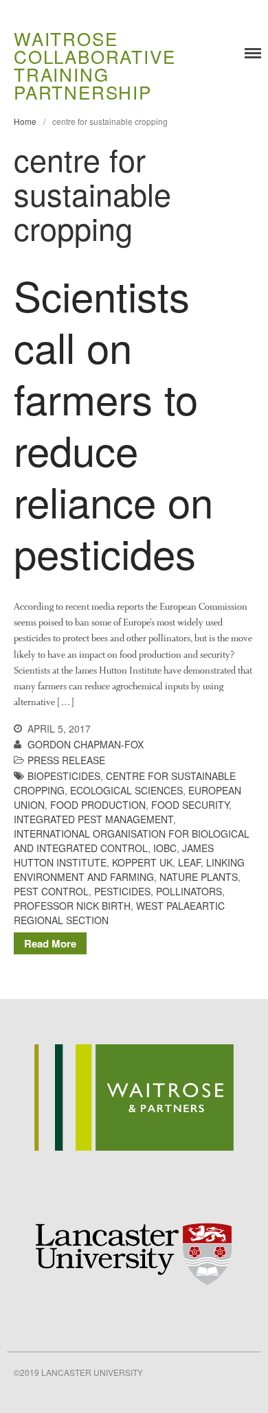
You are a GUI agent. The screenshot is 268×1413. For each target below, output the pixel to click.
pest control (51, 891)
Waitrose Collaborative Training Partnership (94, 64)
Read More (50, 943)
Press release (66, 760)
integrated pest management (93, 819)
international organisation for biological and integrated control (131, 841)
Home (25, 121)
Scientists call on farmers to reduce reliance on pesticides (113, 423)
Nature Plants (198, 877)
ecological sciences (126, 790)
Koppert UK (142, 862)
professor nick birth (72, 905)
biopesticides (63, 776)
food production (98, 805)
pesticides (122, 891)
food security (190, 805)
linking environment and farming (129, 869)
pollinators (189, 891)
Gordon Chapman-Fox (85, 744)
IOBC (165, 848)
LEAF (189, 862)
